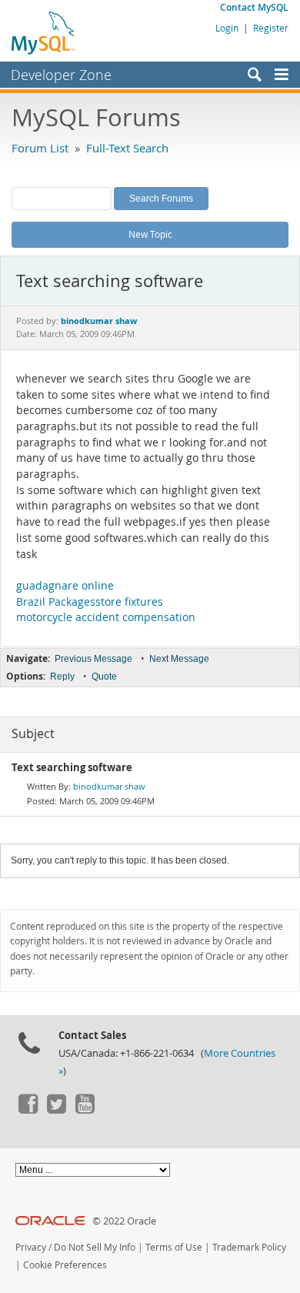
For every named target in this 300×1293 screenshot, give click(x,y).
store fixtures (129, 602)
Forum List (40, 147)
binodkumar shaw (109, 786)
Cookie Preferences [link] (65, 1265)
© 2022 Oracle (124, 1221)
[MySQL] (43, 32)
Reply (62, 676)
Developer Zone (61, 74)
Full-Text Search (127, 147)
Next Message (179, 658)
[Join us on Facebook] (27, 1110)
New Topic (150, 234)
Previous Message (93, 658)
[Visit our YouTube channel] (84, 1110)
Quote (104, 676)
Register (270, 28)
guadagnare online (65, 586)
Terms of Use (173, 1247)
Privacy (30, 1247)
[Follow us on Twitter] (56, 1110)
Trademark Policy (249, 1247)
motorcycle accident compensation (105, 617)
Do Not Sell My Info (94, 1247)
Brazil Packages (55, 602)
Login (226, 28)
